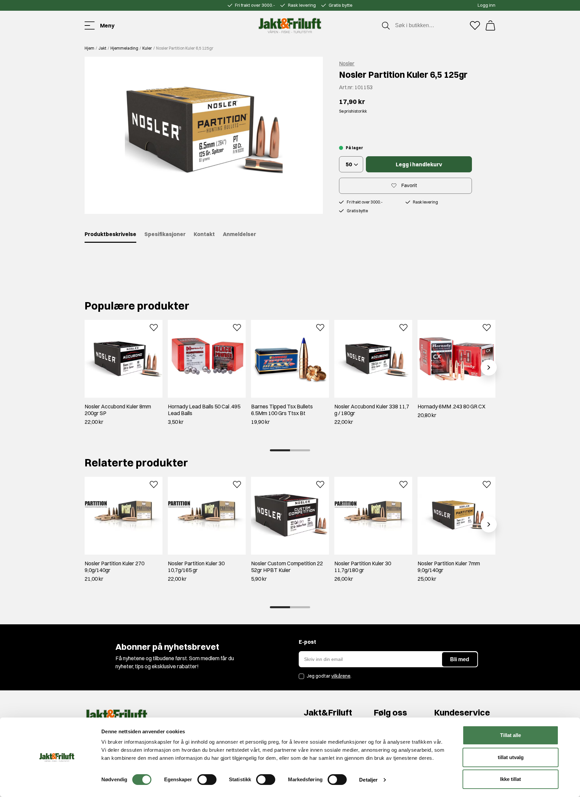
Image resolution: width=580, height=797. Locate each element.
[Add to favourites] (154, 327)
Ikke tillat (510, 779)
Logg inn (486, 5)
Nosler (346, 63)
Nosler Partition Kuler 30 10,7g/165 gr (196, 566)
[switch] (206, 779)
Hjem (89, 48)
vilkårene (340, 676)
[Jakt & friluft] (289, 25)
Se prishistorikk (353, 111)
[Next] (489, 367)
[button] (204, 135)
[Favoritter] (475, 25)
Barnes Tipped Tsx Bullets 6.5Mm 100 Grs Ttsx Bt (282, 409)
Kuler (147, 48)
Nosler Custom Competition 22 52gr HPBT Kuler (287, 566)
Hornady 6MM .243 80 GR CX (451, 406)
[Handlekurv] (490, 25)
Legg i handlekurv (419, 164)
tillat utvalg (511, 757)
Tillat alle (510, 735)
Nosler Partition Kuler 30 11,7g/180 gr (362, 566)
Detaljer (368, 780)
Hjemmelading (124, 48)
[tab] (280, 450)
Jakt (102, 48)
